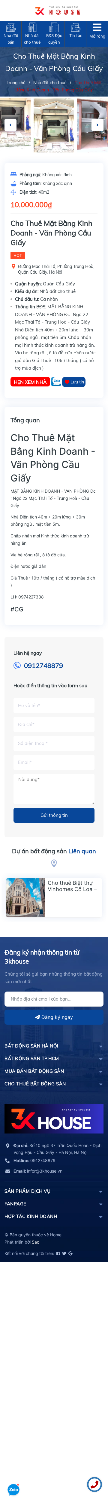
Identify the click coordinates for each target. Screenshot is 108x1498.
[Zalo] (56, 381)
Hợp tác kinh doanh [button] (30, 1216)
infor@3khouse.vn (38, 1170)
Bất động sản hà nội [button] (31, 1046)
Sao (35, 1241)
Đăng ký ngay (56, 1017)
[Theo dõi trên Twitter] (63, 1253)
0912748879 (43, 665)
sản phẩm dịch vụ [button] (27, 1191)
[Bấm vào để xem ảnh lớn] (54, 125)
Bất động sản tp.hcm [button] (31, 1058)
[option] (54, 125)
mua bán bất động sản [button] (34, 1071)
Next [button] (98, 125)
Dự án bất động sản (54, 851)
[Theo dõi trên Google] (70, 1253)
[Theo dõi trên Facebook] (58, 1253)
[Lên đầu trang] (13, 1472)
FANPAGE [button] (15, 1204)
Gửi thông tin (54, 815)
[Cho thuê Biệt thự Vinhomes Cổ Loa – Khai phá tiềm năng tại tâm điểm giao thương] (25, 897)
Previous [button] (10, 125)
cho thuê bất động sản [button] (35, 1084)
